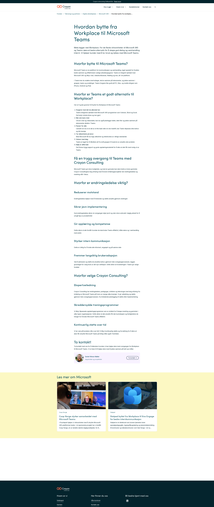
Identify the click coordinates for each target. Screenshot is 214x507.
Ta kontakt (131, 358)
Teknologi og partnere (72, 14)
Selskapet (60, 500)
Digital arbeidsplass (89, 14)
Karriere (59, 504)
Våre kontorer (95, 500)
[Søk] (155, 7)
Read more (117, 1)
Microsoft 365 (104, 14)
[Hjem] (64, 7)
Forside (59, 14)
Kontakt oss (95, 504)
